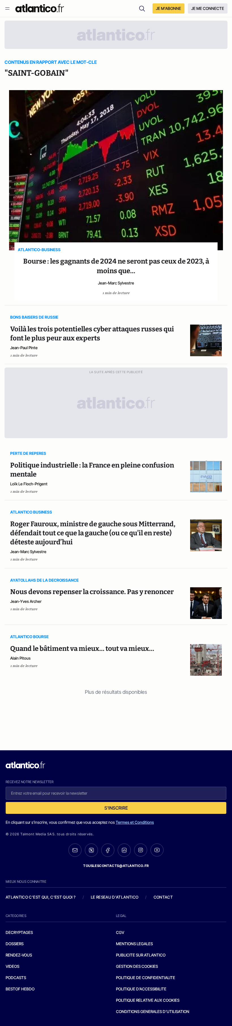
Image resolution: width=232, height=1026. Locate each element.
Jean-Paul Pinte (24, 347)
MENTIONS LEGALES (134, 943)
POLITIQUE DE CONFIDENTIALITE (145, 977)
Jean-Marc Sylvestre (116, 283)
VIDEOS (12, 966)
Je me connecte (207, 8)
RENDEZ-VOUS (19, 955)
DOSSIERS (14, 943)
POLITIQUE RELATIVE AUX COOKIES (147, 1000)
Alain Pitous (20, 658)
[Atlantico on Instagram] (140, 850)
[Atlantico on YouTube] (157, 850)
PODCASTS (16, 977)
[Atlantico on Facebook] (107, 850)
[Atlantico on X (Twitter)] (91, 850)
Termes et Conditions (135, 822)
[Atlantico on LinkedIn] (124, 850)
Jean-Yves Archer (26, 601)
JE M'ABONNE (168, 8)
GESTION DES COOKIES (137, 966)
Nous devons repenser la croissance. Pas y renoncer (92, 592)
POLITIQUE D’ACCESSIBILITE (141, 988)
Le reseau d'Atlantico (114, 897)
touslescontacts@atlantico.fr (116, 866)
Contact (163, 897)
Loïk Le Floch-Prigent (29, 483)
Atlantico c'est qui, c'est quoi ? (41, 897)
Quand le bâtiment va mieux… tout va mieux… (82, 649)
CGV (120, 932)
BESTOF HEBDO (20, 988)
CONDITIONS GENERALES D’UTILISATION (152, 1011)
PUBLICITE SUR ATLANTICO (141, 955)
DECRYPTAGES (19, 932)
